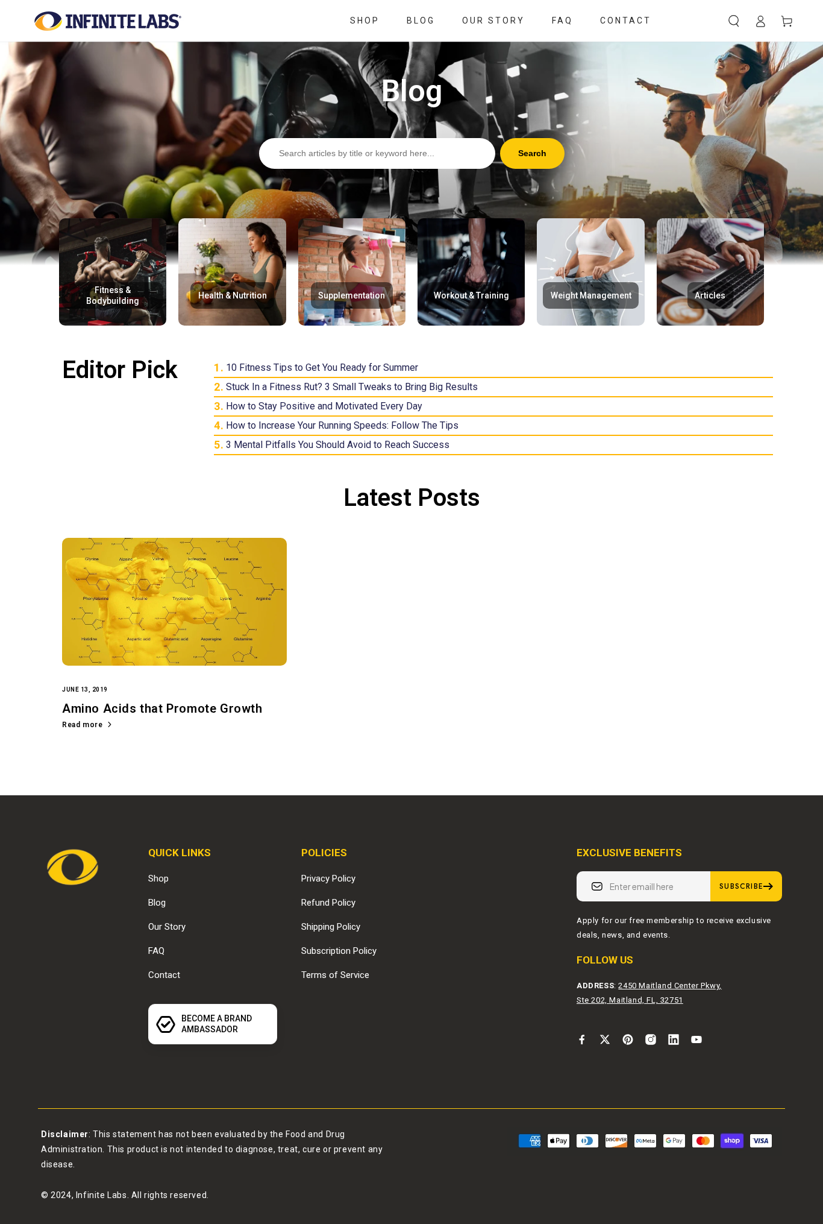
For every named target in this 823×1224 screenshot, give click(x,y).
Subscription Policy (339, 950)
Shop (158, 878)
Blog (157, 902)
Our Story (167, 926)
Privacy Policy (328, 878)
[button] (734, 21)
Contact (164, 975)
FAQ (156, 950)
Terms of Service (335, 975)
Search (532, 153)
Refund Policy (328, 902)
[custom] (582, 1039)
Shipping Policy (330, 926)
